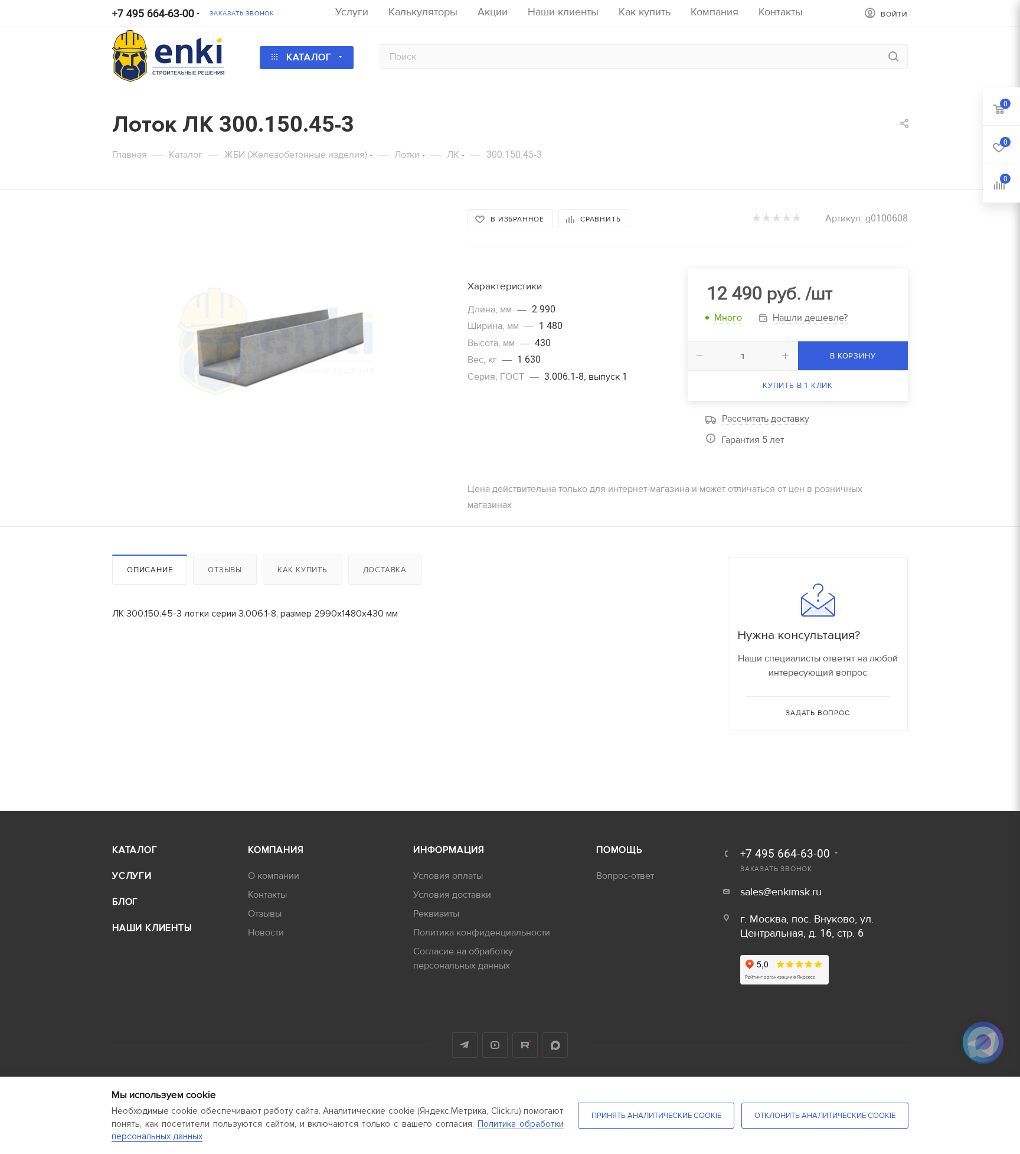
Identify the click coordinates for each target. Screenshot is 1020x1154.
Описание (149, 570)
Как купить (302, 570)
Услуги (132, 876)
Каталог (135, 850)
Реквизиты (436, 914)
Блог (125, 902)
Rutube (525, 1045)
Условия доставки (452, 895)
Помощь (619, 850)
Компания (275, 850)
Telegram (465, 1045)
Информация (449, 850)
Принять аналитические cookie (656, 1115)
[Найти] (893, 56)
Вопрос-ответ (625, 876)
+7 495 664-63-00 (153, 14)
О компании (273, 876)
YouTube (495, 1045)
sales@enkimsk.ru (781, 892)
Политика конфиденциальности (481, 932)
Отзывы (225, 570)
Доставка (385, 570)
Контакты (267, 895)
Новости (266, 932)
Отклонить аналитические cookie (824, 1115)
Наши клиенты (152, 928)
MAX (555, 1045)
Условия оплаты (448, 876)
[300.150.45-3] (279, 342)
